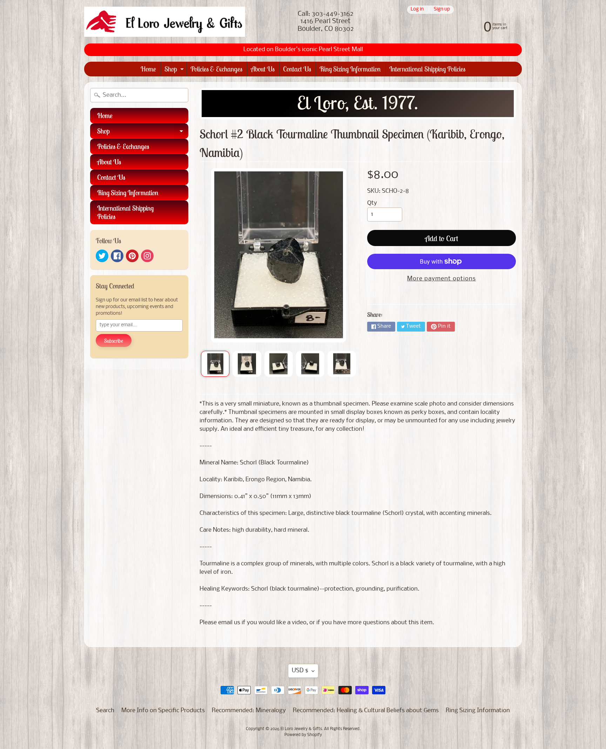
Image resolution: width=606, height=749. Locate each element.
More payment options (441, 278)
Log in (417, 9)
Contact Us (297, 68)
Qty (372, 203)
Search (105, 710)
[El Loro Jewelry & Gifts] (164, 22)
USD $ (300, 670)
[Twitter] (102, 256)
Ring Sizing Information (350, 68)
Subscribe (113, 340)
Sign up (442, 9)
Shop (175, 70)
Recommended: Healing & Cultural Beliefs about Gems (366, 710)
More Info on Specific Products (163, 710)
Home (148, 68)
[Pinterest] (132, 256)
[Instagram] (147, 256)
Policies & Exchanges (216, 68)
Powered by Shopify (303, 735)
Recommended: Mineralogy (249, 710)
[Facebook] (117, 256)
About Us (263, 68)
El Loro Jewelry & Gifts (301, 729)
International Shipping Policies (427, 68)
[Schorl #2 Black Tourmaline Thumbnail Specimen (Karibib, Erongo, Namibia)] (215, 364)
